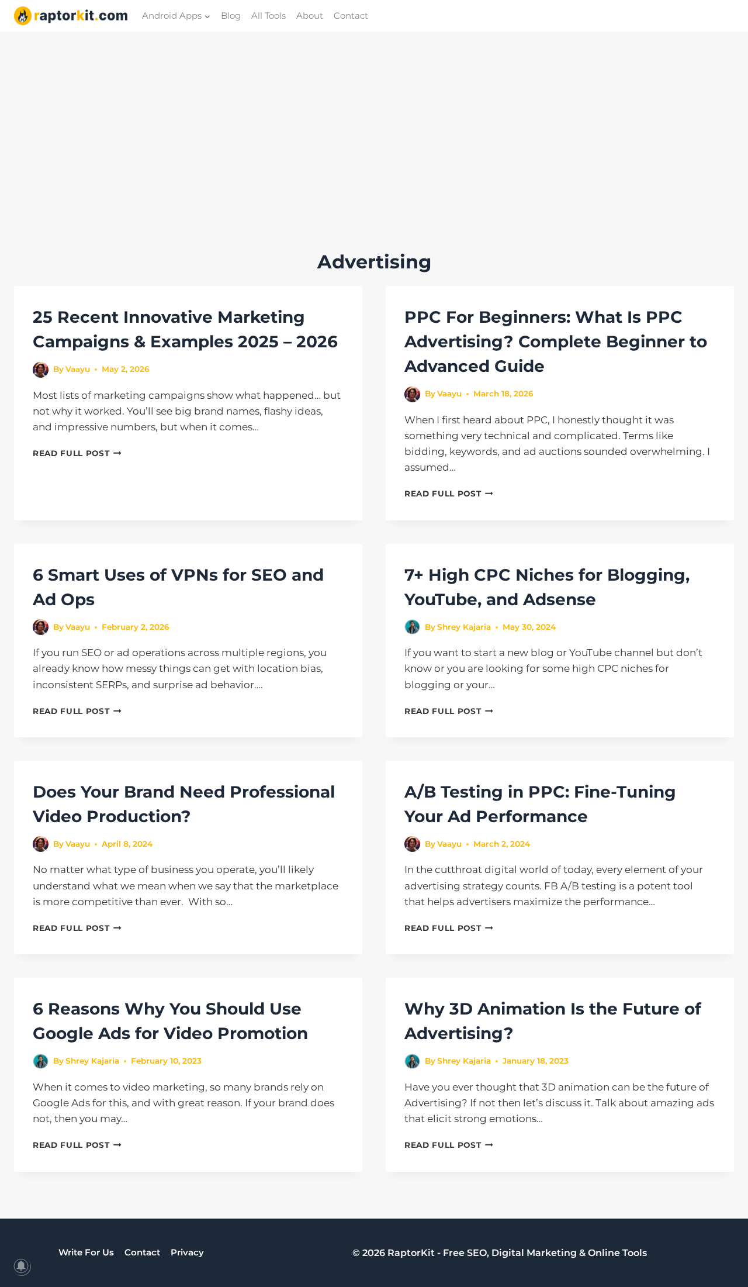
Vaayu (77, 369)
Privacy (187, 1252)
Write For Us (86, 1252)
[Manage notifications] (21, 1266)
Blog (231, 15)
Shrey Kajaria (464, 627)
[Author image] (41, 370)
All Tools (268, 15)
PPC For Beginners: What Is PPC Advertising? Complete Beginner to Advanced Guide (555, 341)
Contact (351, 15)
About (309, 15)
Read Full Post (77, 453)
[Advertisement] (374, 160)
